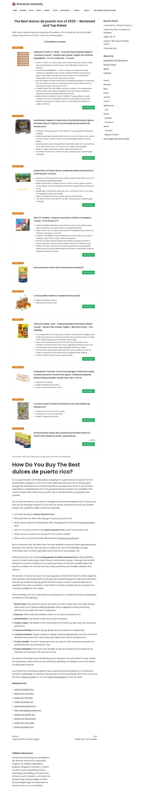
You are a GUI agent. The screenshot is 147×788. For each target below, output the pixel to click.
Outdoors (109, 122)
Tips (106, 109)
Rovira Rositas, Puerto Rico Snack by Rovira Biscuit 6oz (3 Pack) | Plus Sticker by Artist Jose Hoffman (62, 434)
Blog (31, 10)
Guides (47, 10)
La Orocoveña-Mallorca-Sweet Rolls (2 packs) (57, 295)
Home (15, 10)
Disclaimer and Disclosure (116, 60)
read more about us (57, 677)
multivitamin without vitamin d (118, 25)
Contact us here (28, 677)
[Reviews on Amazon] (23, 189)
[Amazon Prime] (92, 440)
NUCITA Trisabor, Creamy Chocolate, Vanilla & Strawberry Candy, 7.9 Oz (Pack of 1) (62, 219)
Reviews (23, 10)
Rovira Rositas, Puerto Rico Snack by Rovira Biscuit (59, 267)
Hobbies (108, 118)
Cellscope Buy (110, 48)
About (106, 69)
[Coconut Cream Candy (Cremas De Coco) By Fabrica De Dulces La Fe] (23, 410)
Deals (38, 10)
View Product (88, 107)
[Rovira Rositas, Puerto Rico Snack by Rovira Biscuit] (23, 274)
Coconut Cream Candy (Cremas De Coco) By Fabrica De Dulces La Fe (62, 405)
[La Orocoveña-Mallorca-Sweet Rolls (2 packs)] (23, 302)
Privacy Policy (110, 64)
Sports (106, 114)
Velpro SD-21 (109, 36)
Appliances (109, 105)
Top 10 (55, 10)
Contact (107, 73)
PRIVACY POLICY (112, 134)
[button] (70, 10)
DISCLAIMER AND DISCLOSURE (105, 10)
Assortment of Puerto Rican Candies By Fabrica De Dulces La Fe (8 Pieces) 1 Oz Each (64, 172)
